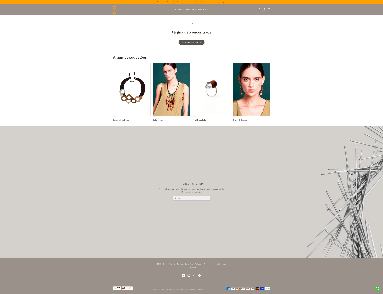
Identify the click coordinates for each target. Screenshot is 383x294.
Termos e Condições (185, 264)
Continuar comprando (191, 42)
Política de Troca (201, 264)
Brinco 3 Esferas (240, 120)
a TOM (158, 264)
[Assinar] (208, 198)
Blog (165, 264)
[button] (179, 9)
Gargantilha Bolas (121, 120)
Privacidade (191, 267)
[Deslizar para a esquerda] (110, 93)
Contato (172, 264)
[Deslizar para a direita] (273, 93)
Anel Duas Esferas (201, 120)
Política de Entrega (218, 264)
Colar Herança (159, 120)
